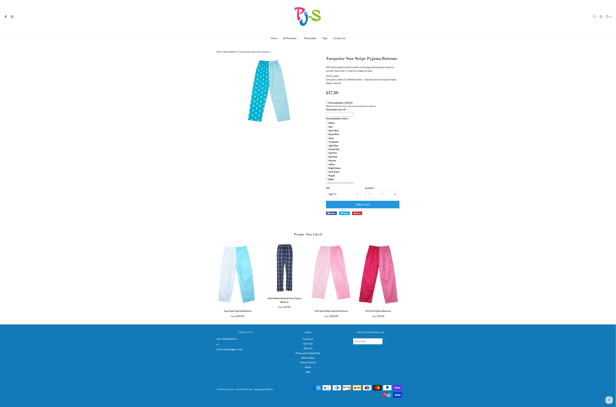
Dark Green (334, 171)
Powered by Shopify (243, 389)
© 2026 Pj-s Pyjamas (225, 389)
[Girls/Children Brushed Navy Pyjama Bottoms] (284, 268)
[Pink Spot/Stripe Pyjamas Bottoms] (331, 274)
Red (330, 126)
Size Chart (308, 343)
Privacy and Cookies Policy (308, 353)
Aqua (331, 138)
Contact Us (339, 38)
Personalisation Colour (337, 118)
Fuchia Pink (334, 149)
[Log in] (599, 16)
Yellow (332, 164)
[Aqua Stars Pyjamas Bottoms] (238, 274)
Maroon (332, 160)
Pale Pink (333, 156)
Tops (324, 38)
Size (328, 188)
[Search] (593, 16)
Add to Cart (362, 204)
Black (331, 179)
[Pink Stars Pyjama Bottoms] (378, 274)
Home (274, 38)
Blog (308, 371)
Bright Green (335, 168)
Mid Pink (333, 153)
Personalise (310, 38)
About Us (308, 348)
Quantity (369, 188)
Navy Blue (334, 130)
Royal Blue (334, 134)
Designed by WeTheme (263, 389)
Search (308, 367)
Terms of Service (308, 362)
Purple (332, 175)
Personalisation (341, 102)
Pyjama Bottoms (230, 52)
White (331, 123)
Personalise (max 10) (336, 109)
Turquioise (334, 141)
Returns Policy (308, 357)
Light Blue (333, 145)
